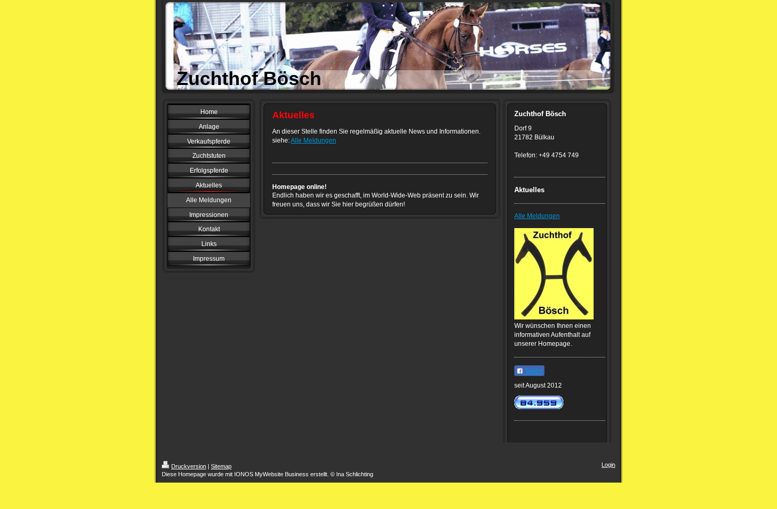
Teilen (532, 371)
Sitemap (221, 466)
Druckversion (188, 466)
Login (608, 464)
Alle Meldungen (313, 140)
